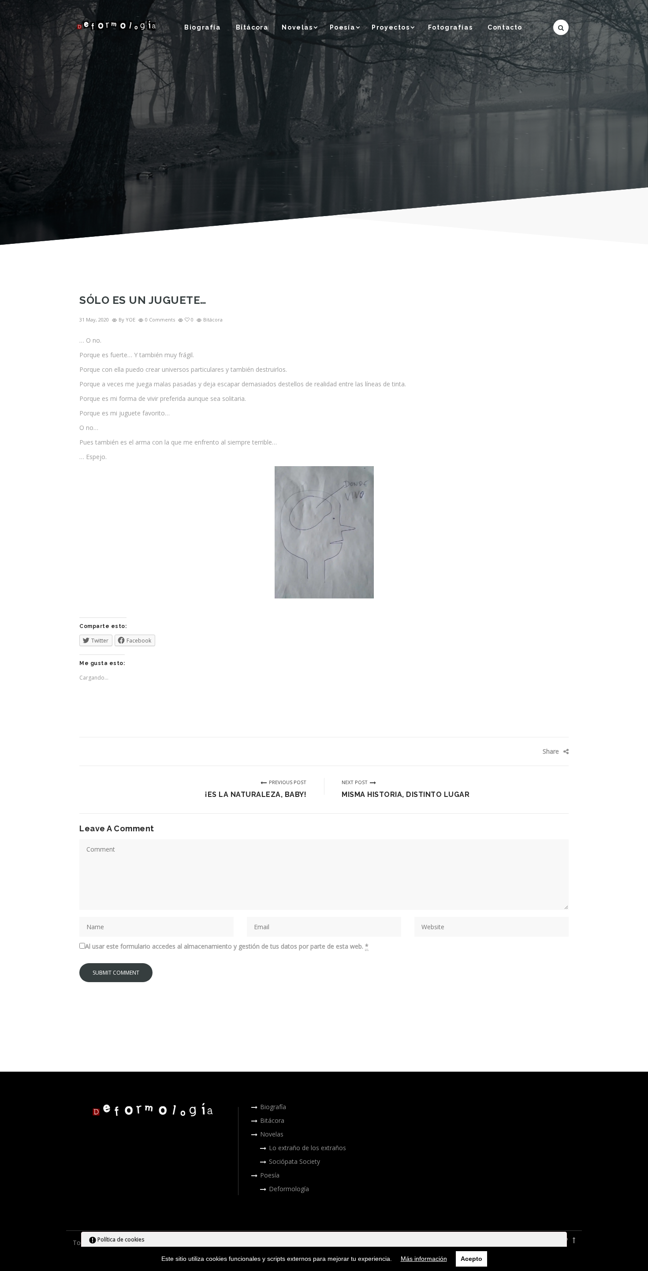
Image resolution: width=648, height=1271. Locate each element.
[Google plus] (542, 751)
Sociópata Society (294, 1161)
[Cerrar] (559, 1241)
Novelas (297, 27)
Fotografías (450, 27)
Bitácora (252, 27)
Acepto (471, 1258)
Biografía (202, 27)
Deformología (289, 1189)
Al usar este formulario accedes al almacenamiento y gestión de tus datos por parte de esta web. (227, 946)
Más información (424, 1258)
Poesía (342, 27)
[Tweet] (529, 751)
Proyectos (391, 27)
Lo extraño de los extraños (307, 1148)
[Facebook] (516, 751)
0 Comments (160, 319)
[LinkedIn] (555, 751)
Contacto (505, 27)
